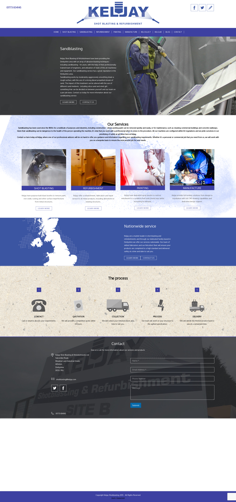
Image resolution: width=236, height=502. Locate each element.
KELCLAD (158, 32)
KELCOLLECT (146, 32)
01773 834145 (14, 7)
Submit (135, 405)
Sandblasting (86, 32)
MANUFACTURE (131, 32)
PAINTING (117, 32)
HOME (56, 32)
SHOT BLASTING (69, 32)
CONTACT (178, 32)
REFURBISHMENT (103, 32)
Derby (113, 498)
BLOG (168, 32)
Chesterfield (120, 498)
